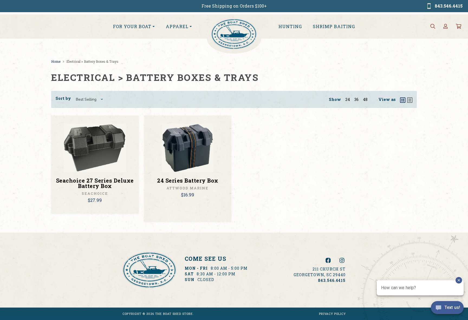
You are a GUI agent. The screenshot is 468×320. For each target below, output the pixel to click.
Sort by (63, 98)
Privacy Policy (332, 314)
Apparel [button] (177, 26)
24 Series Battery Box (187, 180)
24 (347, 99)
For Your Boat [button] (132, 26)
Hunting (290, 26)
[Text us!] (447, 309)
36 (356, 99)
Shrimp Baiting (334, 26)
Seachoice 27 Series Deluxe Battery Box (95, 183)
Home (55, 61)
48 (365, 99)
